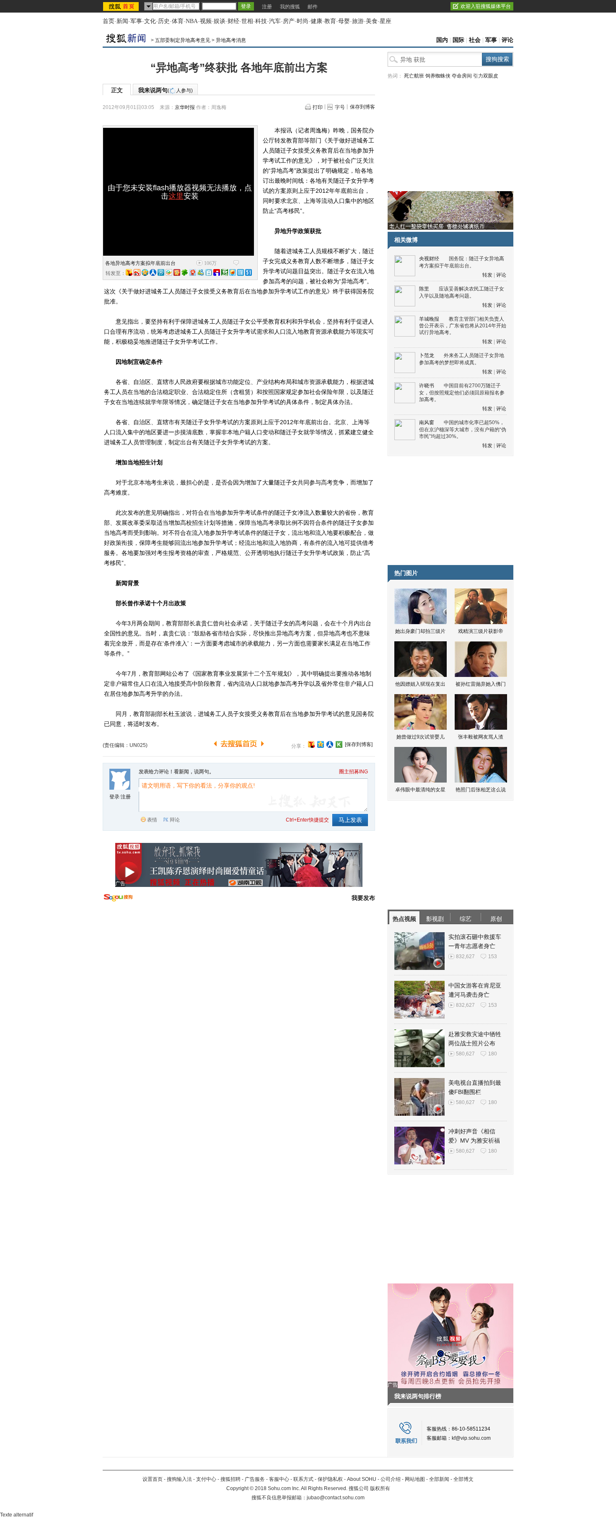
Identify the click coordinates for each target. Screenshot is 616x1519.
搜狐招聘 (230, 1479)
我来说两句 (165, 90)
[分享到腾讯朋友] (184, 272)
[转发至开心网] (176, 272)
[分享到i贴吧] (216, 272)
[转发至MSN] (200, 272)
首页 (108, 21)
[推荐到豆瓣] (224, 272)
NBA (192, 21)
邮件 (313, 7)
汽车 (275, 21)
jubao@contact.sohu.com (336, 1498)
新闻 (122, 21)
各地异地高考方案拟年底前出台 (140, 263)
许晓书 (426, 386)
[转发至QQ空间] (145, 272)
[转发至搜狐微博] (129, 272)
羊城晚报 (429, 319)
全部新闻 (439, 1479)
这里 (176, 196)
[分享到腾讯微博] (161, 272)
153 (492, 956)
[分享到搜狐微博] (311, 744)
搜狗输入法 (179, 1479)
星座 (385, 21)
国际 (458, 40)
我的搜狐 (290, 7)
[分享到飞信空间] (232, 272)
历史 (164, 21)
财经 (233, 21)
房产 (289, 21)
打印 (318, 107)
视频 (206, 21)
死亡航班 (414, 76)
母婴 (344, 21)
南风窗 (426, 422)
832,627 (465, 956)
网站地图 (415, 1479)
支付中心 (206, 1479)
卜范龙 (426, 355)
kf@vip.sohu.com (471, 1438)
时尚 (302, 21)
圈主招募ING (353, 772)
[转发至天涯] (240, 272)
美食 (372, 21)
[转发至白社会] (208, 272)
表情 (152, 820)
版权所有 (380, 1488)
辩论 (175, 820)
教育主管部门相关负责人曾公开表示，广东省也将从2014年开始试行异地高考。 (462, 326)
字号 (340, 107)
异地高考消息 (231, 40)
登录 (114, 797)
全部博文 (463, 1479)
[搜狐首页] (121, 6)
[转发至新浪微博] (137, 272)
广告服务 (255, 1479)
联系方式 (303, 1479)
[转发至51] (248, 272)
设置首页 (152, 1479)
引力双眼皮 (485, 76)
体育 (178, 21)
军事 (136, 21)
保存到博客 (362, 107)
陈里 (424, 289)
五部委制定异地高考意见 (182, 40)
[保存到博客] (359, 744)
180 (492, 1054)
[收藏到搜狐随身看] (339, 744)
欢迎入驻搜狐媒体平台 (486, 6)
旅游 (358, 21)
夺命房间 (462, 76)
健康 (316, 21)
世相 (247, 21)
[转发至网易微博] (192, 272)
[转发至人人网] (153, 272)
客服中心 (279, 1479)
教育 (330, 21)
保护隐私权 (330, 1479)
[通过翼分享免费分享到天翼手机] (169, 272)
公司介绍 (390, 1479)
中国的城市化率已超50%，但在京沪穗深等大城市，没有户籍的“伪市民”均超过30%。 (462, 429)
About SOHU (361, 1479)
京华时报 (185, 107)
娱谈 (219, 21)
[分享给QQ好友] (320, 744)
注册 (267, 7)
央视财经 (429, 259)
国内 (442, 40)
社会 (475, 40)
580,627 (465, 1054)
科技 (261, 21)
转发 (487, 275)
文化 (150, 21)
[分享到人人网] (329, 744)
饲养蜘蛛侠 (437, 76)
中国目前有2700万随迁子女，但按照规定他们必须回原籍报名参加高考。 (462, 392)
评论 (507, 40)
